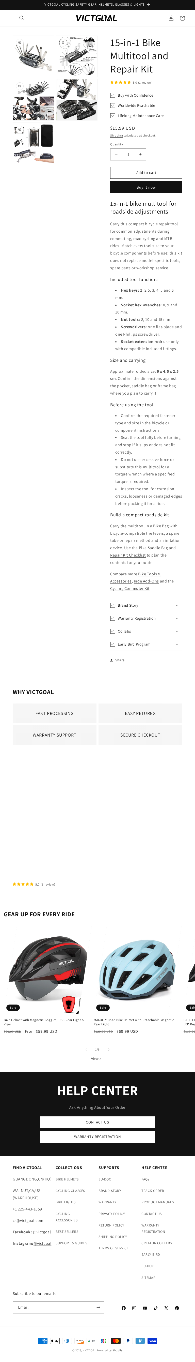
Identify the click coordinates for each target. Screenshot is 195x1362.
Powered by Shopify (109, 1350)
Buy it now (146, 187)
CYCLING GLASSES (70, 1190)
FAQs (145, 1179)
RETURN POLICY (111, 1225)
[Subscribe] (98, 1307)
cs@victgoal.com (28, 1220)
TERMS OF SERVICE (114, 1248)
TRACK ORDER (152, 1190)
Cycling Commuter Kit (130, 588)
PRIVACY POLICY (112, 1213)
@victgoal (42, 1232)
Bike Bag (161, 526)
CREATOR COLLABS (156, 1243)
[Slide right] (108, 1049)
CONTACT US (97, 1122)
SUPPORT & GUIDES (71, 1243)
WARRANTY (108, 1202)
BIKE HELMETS (67, 1179)
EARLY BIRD (150, 1254)
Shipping (116, 135)
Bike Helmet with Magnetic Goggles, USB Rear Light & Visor (44, 1022)
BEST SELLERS (67, 1231)
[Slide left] (86, 1049)
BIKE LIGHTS (66, 1202)
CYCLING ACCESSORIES (67, 1216)
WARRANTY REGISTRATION (97, 1136)
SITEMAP (148, 1277)
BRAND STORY (110, 1190)
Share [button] (120, 660)
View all (97, 1058)
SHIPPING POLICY (113, 1236)
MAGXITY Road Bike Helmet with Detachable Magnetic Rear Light (134, 1022)
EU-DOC (105, 1179)
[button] (10, 18)
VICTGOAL (89, 1350)
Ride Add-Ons (146, 581)
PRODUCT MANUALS (157, 1202)
